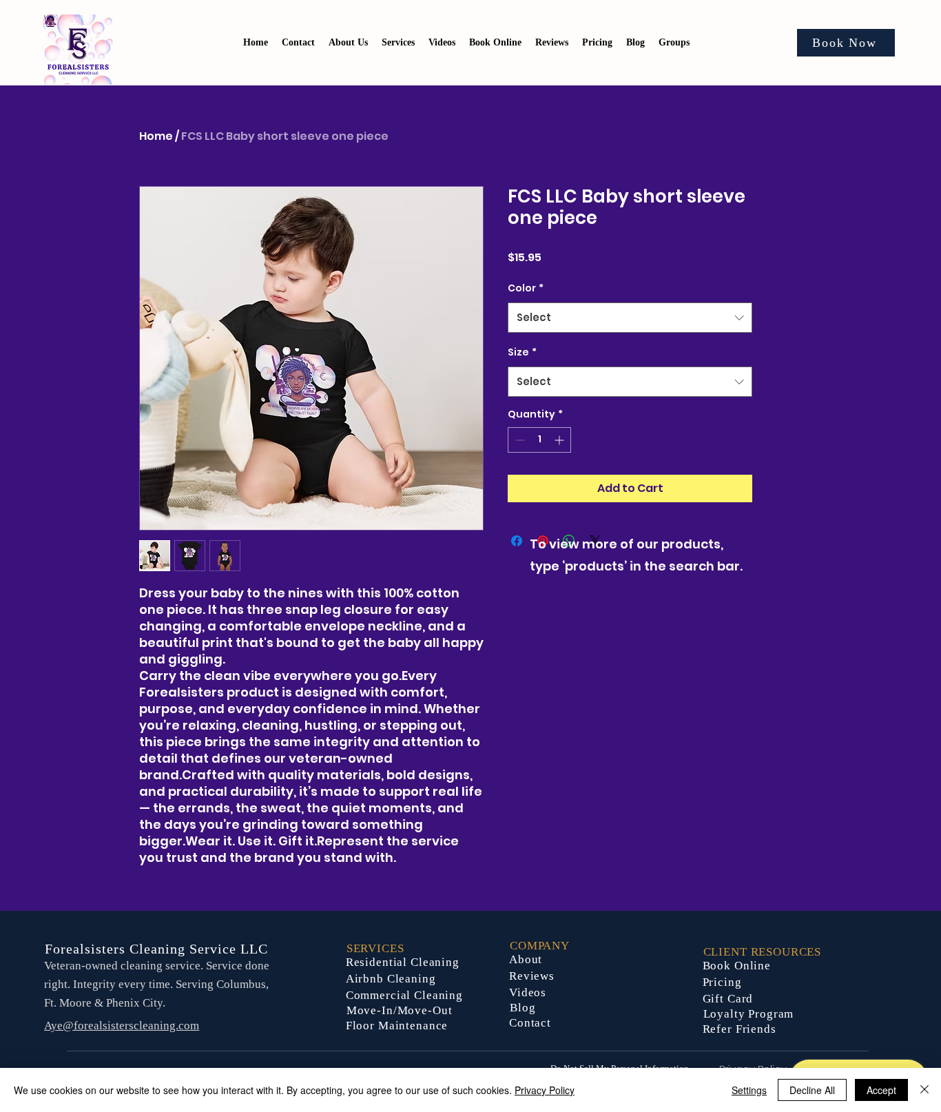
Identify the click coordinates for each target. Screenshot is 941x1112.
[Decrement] (518, 440)
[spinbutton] (539, 440)
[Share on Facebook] (516, 541)
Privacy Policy (545, 1090)
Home (156, 136)
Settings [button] (749, 1090)
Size (522, 352)
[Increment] (560, 440)
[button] (597, 43)
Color (526, 288)
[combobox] (630, 317)
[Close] (924, 1090)
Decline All (812, 1090)
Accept (881, 1090)
